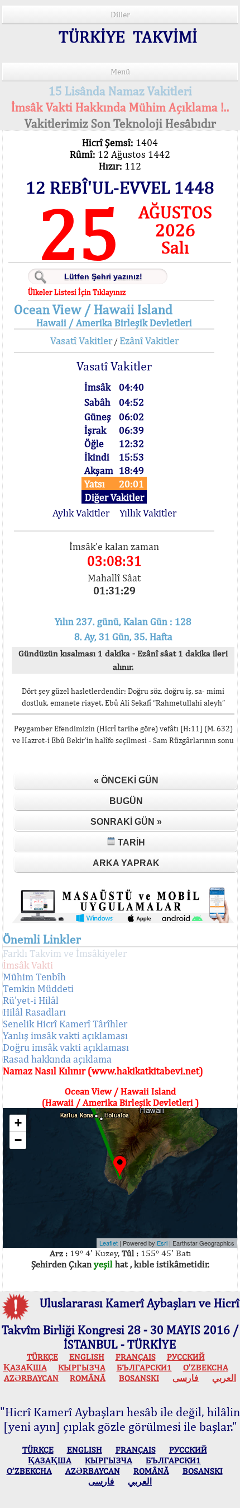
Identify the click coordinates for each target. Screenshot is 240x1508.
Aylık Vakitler (80, 513)
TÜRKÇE (42, 1356)
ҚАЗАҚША (25, 1367)
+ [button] (18, 1123)
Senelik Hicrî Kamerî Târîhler (65, 1024)
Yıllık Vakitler (147, 513)
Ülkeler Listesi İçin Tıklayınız (77, 292)
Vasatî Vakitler (81, 340)
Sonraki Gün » (126, 821)
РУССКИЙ (186, 1356)
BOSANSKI (139, 1378)
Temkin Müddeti (38, 988)
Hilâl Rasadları (34, 1012)
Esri (162, 1242)
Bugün (126, 801)
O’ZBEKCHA (205, 1367)
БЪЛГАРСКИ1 (144, 1367)
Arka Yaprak (126, 863)
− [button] (18, 1140)
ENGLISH (86, 1356)
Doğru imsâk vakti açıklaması (66, 1047)
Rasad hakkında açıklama (57, 1059)
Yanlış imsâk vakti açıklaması (65, 1035)
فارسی (185, 1378)
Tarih (130, 842)
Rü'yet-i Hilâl (31, 1000)
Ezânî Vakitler (149, 340)
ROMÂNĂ (87, 1378)
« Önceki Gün (126, 780)
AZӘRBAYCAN (31, 1378)
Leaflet (108, 1242)
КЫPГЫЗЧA (81, 1367)
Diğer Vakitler (114, 497)
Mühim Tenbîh (34, 977)
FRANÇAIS (136, 1356)
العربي (224, 1378)
